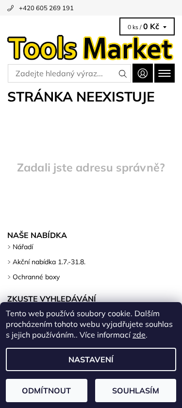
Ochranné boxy (36, 276)
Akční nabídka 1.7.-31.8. (49, 261)
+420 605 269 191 (46, 8)
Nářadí (23, 246)
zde (139, 335)
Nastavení (91, 359)
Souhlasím (135, 390)
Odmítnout (46, 390)
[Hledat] (123, 73)
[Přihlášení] (142, 73)
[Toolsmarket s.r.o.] (91, 47)
